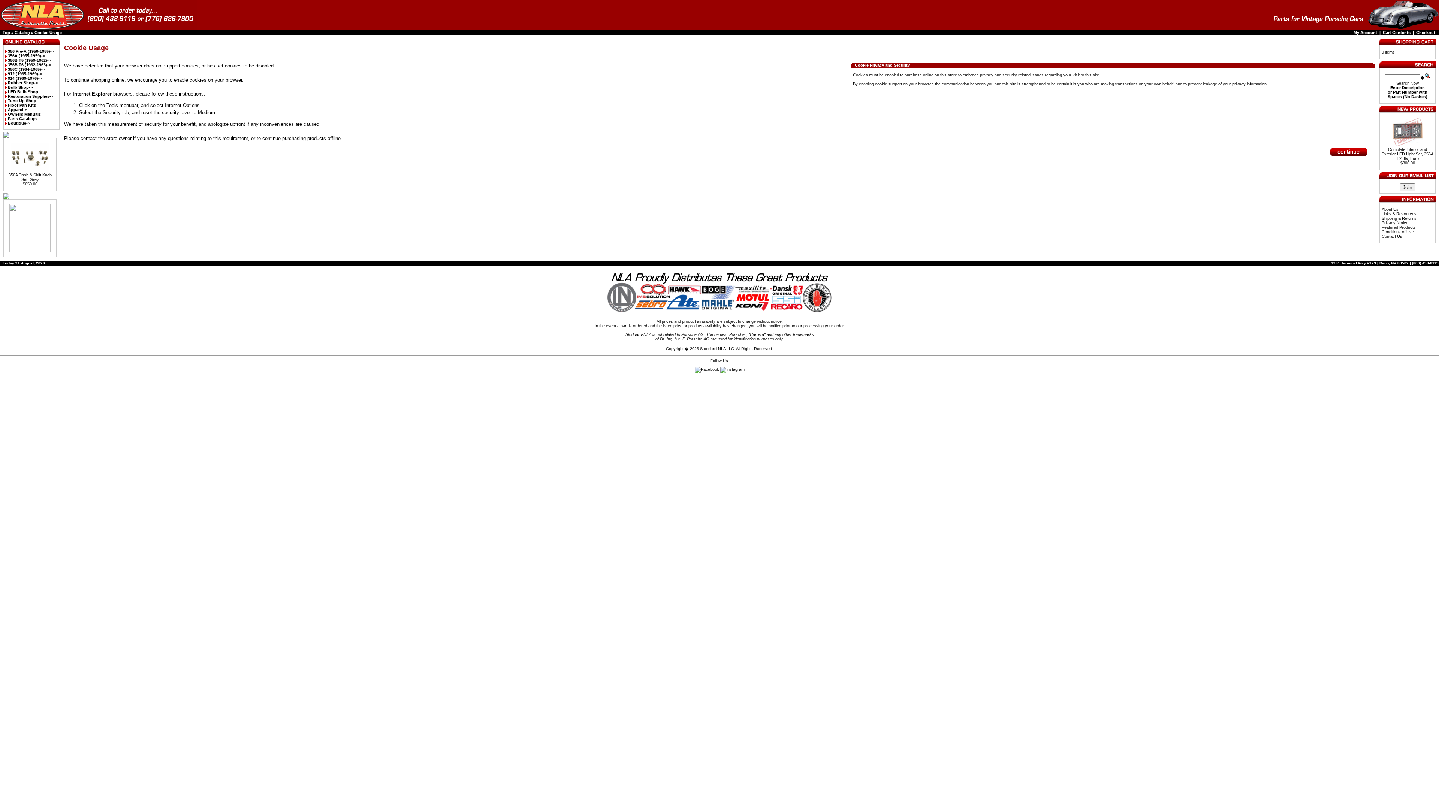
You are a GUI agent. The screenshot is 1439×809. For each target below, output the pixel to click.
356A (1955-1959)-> (26, 56)
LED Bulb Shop (23, 92)
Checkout (1425, 32)
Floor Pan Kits (22, 105)
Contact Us (1392, 236)
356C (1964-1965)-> (26, 69)
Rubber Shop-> (23, 83)
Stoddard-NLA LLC (717, 348)
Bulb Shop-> (20, 87)
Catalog (22, 32)
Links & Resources (1399, 214)
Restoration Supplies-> (30, 96)
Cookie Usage (48, 32)
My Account (1365, 32)
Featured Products (1399, 227)
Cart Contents (1397, 32)
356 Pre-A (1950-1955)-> (31, 51)
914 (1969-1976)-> (25, 78)
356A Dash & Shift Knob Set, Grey (30, 177)
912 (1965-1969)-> (25, 74)
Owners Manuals (24, 114)
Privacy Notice (1395, 223)
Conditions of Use (1398, 232)
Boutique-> (19, 123)
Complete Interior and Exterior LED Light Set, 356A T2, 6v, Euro (1407, 154)
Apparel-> (17, 109)
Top (6, 32)
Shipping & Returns (1399, 218)
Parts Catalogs (22, 118)
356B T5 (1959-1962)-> (29, 60)
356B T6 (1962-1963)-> (29, 65)
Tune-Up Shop (22, 101)
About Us (1390, 209)
